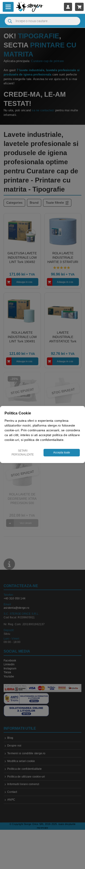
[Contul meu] (68, 6)
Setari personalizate (23, 452)
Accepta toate (61, 452)
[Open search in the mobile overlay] (42, 21)
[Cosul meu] (79, 6)
